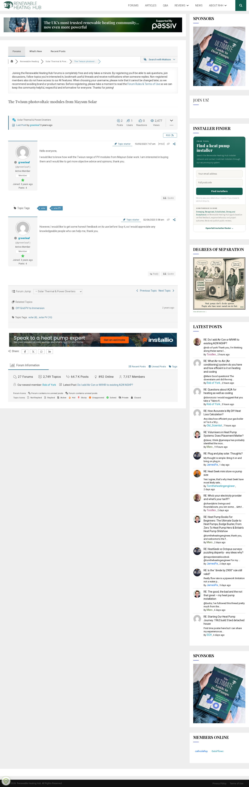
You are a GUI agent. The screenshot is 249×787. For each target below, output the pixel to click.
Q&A (165, 5)
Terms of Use (236, 783)
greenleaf (35, 125)
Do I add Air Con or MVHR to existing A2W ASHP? (105, 384)
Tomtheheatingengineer (221, 486)
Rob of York (49, 384)
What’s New (36, 51)
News (199, 5)
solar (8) (33, 317)
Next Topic (165, 290)
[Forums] (11, 61)
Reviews (180, 5)
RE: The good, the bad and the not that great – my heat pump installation (223, 595)
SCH (209, 634)
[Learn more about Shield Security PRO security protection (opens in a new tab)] (6, 781)
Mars (210, 446)
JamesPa (212, 464)
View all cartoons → (200, 312)
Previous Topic (148, 290)
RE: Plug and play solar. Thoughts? (223, 453)
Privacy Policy (219, 783)
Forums (133, 5)
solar (43, 208)
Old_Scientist (214, 425)
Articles (150, 5)
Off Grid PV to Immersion (30, 308)
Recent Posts (58, 51)
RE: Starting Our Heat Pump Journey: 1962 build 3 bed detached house (224, 620)
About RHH (216, 5)
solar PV (57, 208)
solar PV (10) (45, 317)
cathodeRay (201, 751)
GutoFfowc (217, 751)
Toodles (211, 354)
